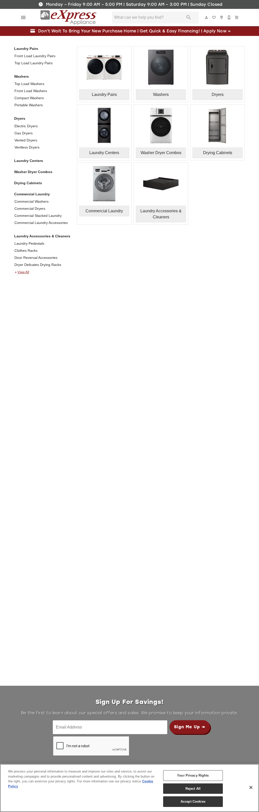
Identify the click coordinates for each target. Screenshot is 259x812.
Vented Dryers (25, 140)
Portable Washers (28, 105)
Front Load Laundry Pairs (34, 56)
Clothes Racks (25, 250)
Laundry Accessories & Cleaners (42, 236)
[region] (129, 788)
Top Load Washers (29, 84)
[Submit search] (189, 17)
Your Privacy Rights (193, 775)
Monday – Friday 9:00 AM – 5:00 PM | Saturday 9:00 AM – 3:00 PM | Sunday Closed (134, 4)
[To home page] (68, 17)
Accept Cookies (193, 801)
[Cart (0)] (237, 17)
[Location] (222, 17)
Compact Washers (29, 98)
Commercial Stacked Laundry (38, 216)
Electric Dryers (26, 126)
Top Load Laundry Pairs (33, 63)
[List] (214, 17)
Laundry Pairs (26, 49)
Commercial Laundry (32, 194)
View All (23, 272)
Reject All (193, 788)
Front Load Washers (30, 91)
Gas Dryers (23, 133)
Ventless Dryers (26, 147)
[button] (23, 17)
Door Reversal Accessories (35, 258)
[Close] (250, 787)
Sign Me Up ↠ (189, 726)
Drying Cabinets (28, 183)
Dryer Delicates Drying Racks (37, 265)
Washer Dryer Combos (33, 172)
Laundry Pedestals (29, 243)
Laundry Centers (28, 161)
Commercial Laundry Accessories (41, 223)
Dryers (19, 118)
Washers (21, 76)
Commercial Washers (31, 201)
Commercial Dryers (29, 208)
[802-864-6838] (229, 17)
